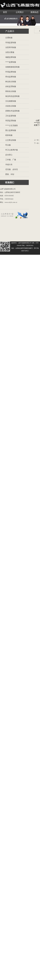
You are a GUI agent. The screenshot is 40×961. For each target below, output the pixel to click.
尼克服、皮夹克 (11, 169)
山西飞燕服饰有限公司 (24, 243)
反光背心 (8, 155)
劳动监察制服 (10, 77)
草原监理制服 (10, 121)
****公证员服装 (11, 125)
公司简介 (20, 12)
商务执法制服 (10, 91)
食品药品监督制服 (12, 96)
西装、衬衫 (9, 174)
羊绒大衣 (8, 164)
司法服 (8, 145)
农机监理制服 (10, 86)
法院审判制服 (10, 47)
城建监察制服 (10, 57)
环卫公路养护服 (11, 150)
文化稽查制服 (10, 101)
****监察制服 (10, 62)
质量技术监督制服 (12, 111)
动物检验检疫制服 (12, 67)
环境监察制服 (10, 72)
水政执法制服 (10, 106)
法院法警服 (9, 52)
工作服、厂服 (10, 160)
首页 (5, 12)
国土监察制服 (10, 130)
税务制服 (8, 135)
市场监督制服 (10, 42)
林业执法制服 (10, 82)
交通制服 (8, 38)
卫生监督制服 (10, 116)
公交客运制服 (10, 140)
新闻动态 (35, 12)
